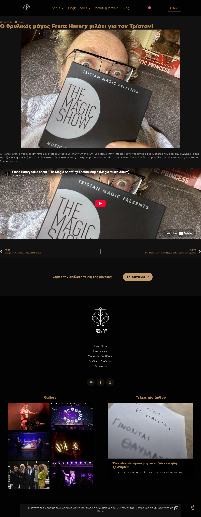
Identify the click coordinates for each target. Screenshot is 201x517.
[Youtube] (91, 382)
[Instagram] (110, 382)
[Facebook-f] (101, 382)
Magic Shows (77, 8)
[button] (176, 508)
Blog (126, 8)
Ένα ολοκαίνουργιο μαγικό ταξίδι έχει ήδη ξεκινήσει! (145, 465)
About (56, 8)
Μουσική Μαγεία (106, 8)
